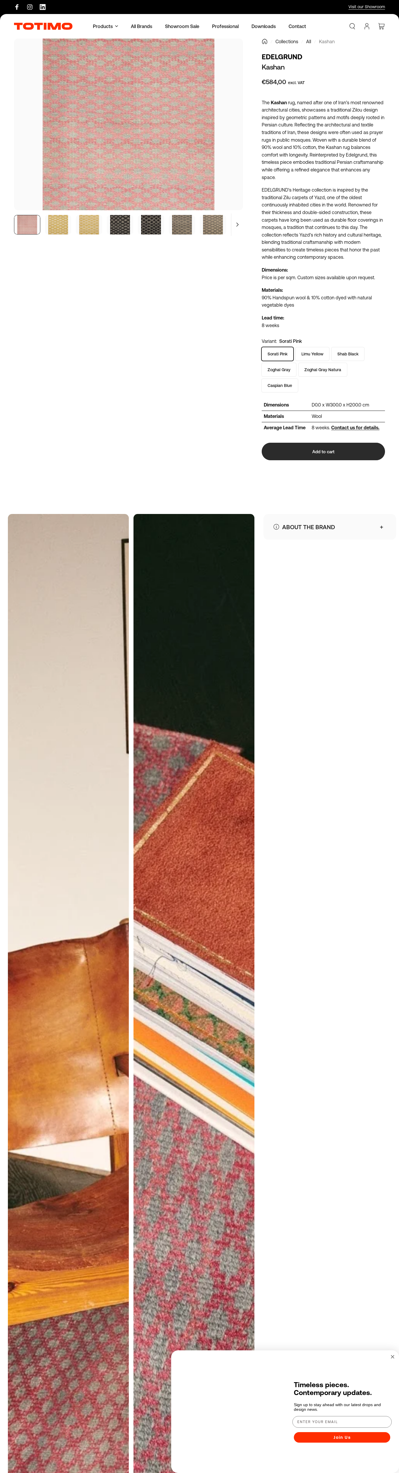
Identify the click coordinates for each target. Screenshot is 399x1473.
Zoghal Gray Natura (322, 369)
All (308, 41)
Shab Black (347, 354)
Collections (286, 41)
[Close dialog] (392, 1337)
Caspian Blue (280, 385)
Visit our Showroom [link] (366, 6)
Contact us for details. (355, 427)
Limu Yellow (312, 354)
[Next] (228, 134)
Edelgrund (282, 57)
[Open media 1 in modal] (128, 124)
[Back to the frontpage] (265, 41)
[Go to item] (27, 225)
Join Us (342, 1427)
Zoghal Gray (279, 369)
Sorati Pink (277, 354)
